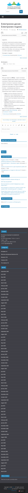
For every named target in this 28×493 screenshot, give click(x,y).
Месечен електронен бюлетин (8, 254)
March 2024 (3, 317)
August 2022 (4, 368)
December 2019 (4, 454)
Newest (10, 63)
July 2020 (3, 440)
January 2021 (4, 423)
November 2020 (4, 428)
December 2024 (4, 291)
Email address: (4, 143)
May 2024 (3, 311)
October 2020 (4, 431)
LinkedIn (10, 111)
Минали (3, 257)
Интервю (3, 251)
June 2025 (3, 274)
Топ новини (4, 263)
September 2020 (5, 434)
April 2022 (3, 380)
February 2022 (4, 385)
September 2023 (5, 331)
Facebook (6, 111)
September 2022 (5, 365)
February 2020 (4, 451)
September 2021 (5, 400)
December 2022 (4, 357)
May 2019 (3, 468)
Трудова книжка (5, 159)
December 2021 (4, 391)
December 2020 (4, 425)
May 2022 (3, 377)
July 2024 (3, 305)
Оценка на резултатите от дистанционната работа (13, 166)
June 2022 (3, 374)
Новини (3, 260)
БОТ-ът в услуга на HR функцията (13, 202)
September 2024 (5, 300)
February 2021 (4, 420)
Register (12, 134)
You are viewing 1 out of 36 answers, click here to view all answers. (14, 120)
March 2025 (3, 283)
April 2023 (3, 345)
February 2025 (4, 285)
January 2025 (4, 288)
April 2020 (3, 448)
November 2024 (4, 294)
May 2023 (3, 343)
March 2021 (3, 417)
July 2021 (3, 405)
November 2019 (4, 457)
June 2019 (3, 465)
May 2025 (3, 277)
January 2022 (4, 388)
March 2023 (3, 348)
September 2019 (5, 460)
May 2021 (3, 411)
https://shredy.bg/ (13, 110)
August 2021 (4, 403)
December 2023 (4, 325)
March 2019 (3, 471)
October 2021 (4, 397)
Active (4, 63)
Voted (7, 63)
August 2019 (4, 463)
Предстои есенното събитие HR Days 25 (10, 179)
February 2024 (4, 320)
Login (17, 134)
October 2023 (4, 328)
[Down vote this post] (26, 33)
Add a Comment (23, 57)
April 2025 (3, 280)
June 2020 (3, 442)
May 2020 (3, 445)
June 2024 (3, 308)
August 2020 (4, 437)
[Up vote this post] (22, 33)
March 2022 (3, 382)
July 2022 (3, 371)
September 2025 (5, 271)
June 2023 (3, 340)
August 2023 (4, 334)
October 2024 (4, 297)
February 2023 (4, 351)
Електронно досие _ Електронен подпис (10, 163)
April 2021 (3, 414)
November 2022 (4, 360)
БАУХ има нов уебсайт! (6, 181)
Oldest (14, 63)
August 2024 (4, 302)
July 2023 (3, 337)
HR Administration (23, 29)
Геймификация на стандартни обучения (10, 170)
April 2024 (3, 314)
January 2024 (4, 322)
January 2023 (4, 354)
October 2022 (4, 363)
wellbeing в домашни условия (8, 161)
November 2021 (4, 394)
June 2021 (3, 408)
